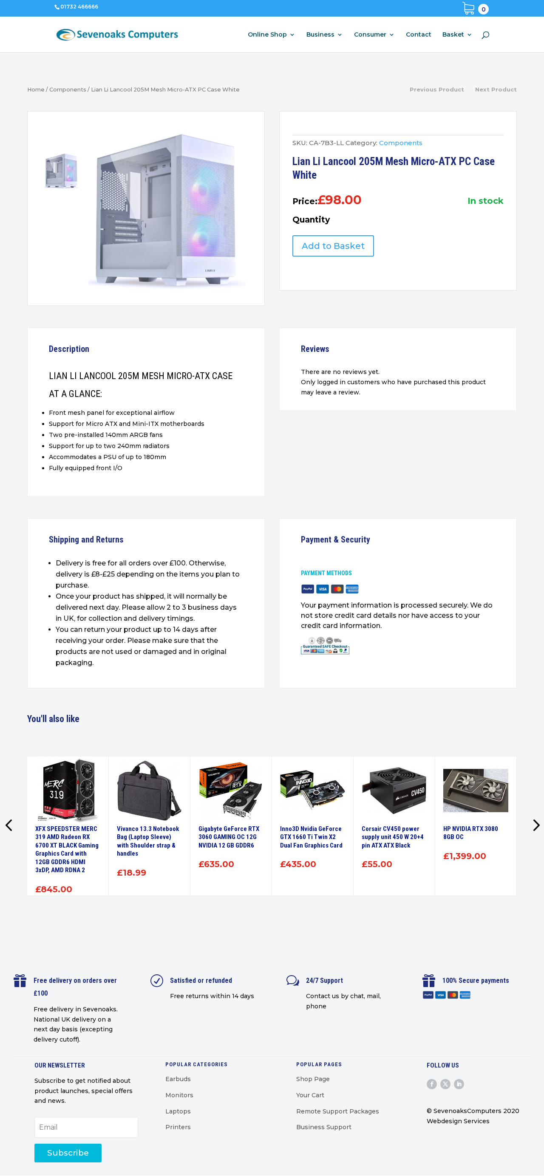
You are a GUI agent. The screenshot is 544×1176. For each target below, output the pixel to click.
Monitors (179, 1095)
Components (67, 89)
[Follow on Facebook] (432, 1084)
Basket (453, 34)
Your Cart (310, 1095)
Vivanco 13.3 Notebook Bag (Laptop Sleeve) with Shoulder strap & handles (148, 841)
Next (534, 826)
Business (320, 34)
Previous (10, 826)
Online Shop (267, 34)
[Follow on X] (445, 1084)
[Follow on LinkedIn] (459, 1084)
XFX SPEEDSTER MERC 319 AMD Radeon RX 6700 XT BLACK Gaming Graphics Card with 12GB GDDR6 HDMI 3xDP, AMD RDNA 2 (67, 849)
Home (36, 89)
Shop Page (313, 1079)
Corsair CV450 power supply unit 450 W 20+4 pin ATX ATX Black (393, 837)
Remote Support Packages (337, 1111)
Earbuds (178, 1079)
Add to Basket (333, 246)
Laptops (178, 1111)
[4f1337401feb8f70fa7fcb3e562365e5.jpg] (167, 211)
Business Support (323, 1127)
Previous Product (437, 89)
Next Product (496, 89)
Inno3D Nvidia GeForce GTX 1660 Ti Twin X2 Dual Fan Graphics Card (311, 837)
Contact (418, 34)
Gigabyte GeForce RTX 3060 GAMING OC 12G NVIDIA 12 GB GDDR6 (228, 837)
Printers (178, 1127)
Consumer (370, 34)
